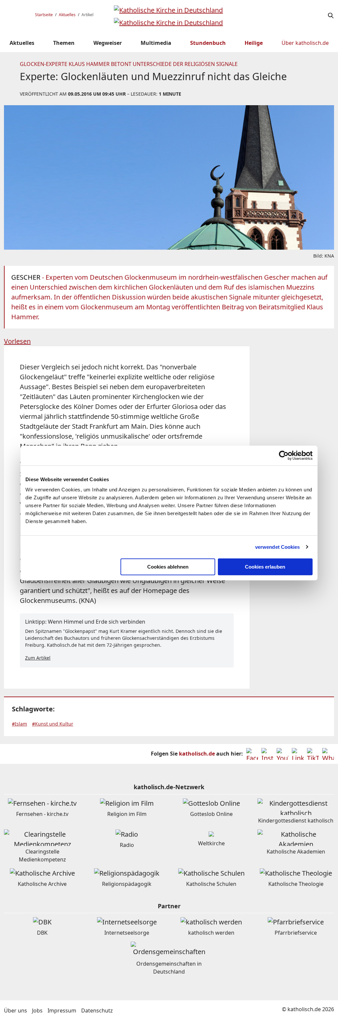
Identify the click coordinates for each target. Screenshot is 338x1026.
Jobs (37, 1010)
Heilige (254, 43)
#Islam (19, 724)
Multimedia (156, 43)
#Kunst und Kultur (52, 724)
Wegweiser (107, 43)
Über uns (15, 1010)
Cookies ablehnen (167, 567)
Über (305, 43)
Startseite (44, 14)
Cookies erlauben (265, 567)
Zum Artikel (38, 658)
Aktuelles (67, 14)
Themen (64, 43)
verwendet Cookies (277, 547)
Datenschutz (97, 1010)
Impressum (62, 1010)
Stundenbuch (208, 43)
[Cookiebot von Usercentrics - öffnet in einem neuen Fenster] (284, 455)
